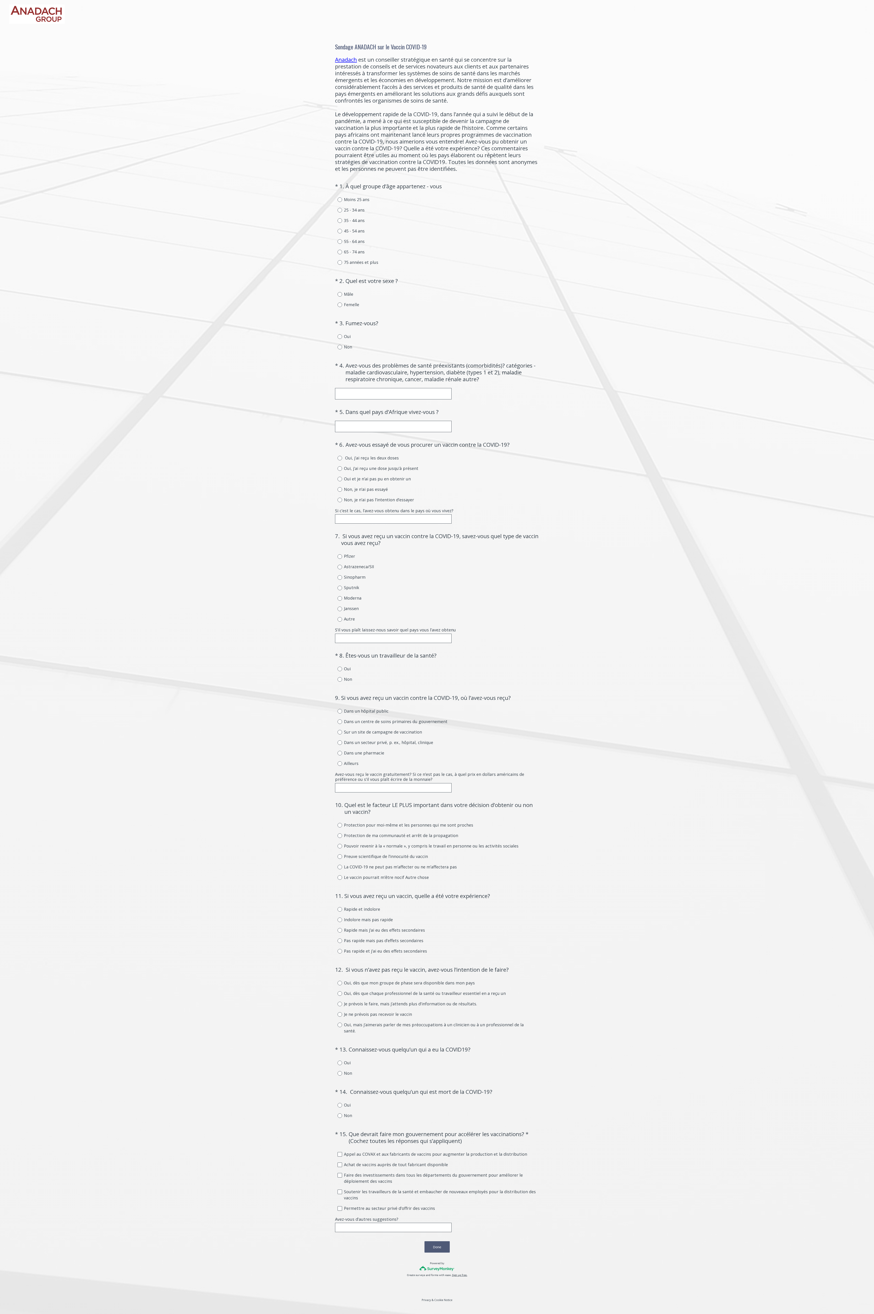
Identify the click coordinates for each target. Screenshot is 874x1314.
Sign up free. (459, 1275)
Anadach (346, 59)
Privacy (426, 1300)
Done (437, 1247)
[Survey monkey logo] (437, 1268)
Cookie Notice (443, 1300)
